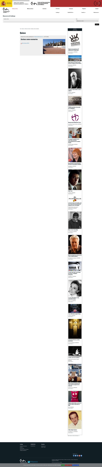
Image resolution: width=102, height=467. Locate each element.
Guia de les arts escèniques (24, 449)
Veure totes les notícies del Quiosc (73, 435)
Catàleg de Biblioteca (23, 450)
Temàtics (43, 444)
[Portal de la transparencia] (32, 461)
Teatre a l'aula (43, 447)
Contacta (71, 8)
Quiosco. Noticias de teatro (26, 28)
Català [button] (96, 8)
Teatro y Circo (15, 8)
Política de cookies (75, 465)
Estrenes (21, 447)
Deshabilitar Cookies (68, 465)
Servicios (44, 8)
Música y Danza (30, 8)
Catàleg (21, 444)
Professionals (22, 448)
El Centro (58, 8)
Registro (84, 8)
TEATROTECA (33, 444)
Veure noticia (70, 53)
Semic (61, 462)
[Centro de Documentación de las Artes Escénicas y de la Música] (6, 10)
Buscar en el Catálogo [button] (9, 16)
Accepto (63, 465)
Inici (20, 28)
